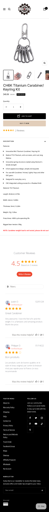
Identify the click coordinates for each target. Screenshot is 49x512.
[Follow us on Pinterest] (30, 424)
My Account (7, 469)
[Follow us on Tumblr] (30, 430)
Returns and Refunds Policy (10, 435)
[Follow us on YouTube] (36, 424)
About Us (6, 403)
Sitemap (6, 455)
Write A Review (25, 274)
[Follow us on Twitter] (36, 418)
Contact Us (7, 421)
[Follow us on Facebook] (30, 418)
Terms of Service (9, 430)
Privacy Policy (8, 425)
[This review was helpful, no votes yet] (36, 334)
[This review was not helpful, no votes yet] (41, 334)
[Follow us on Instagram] (42, 418)
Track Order (7, 442)
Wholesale (6, 464)
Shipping (6, 412)
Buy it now (24, 123)
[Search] (9, 9)
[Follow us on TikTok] (42, 424)
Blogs (5, 451)
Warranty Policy (8, 407)
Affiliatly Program (9, 460)
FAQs (5, 416)
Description (8, 141)
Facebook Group (9, 446)
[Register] (42, 490)
